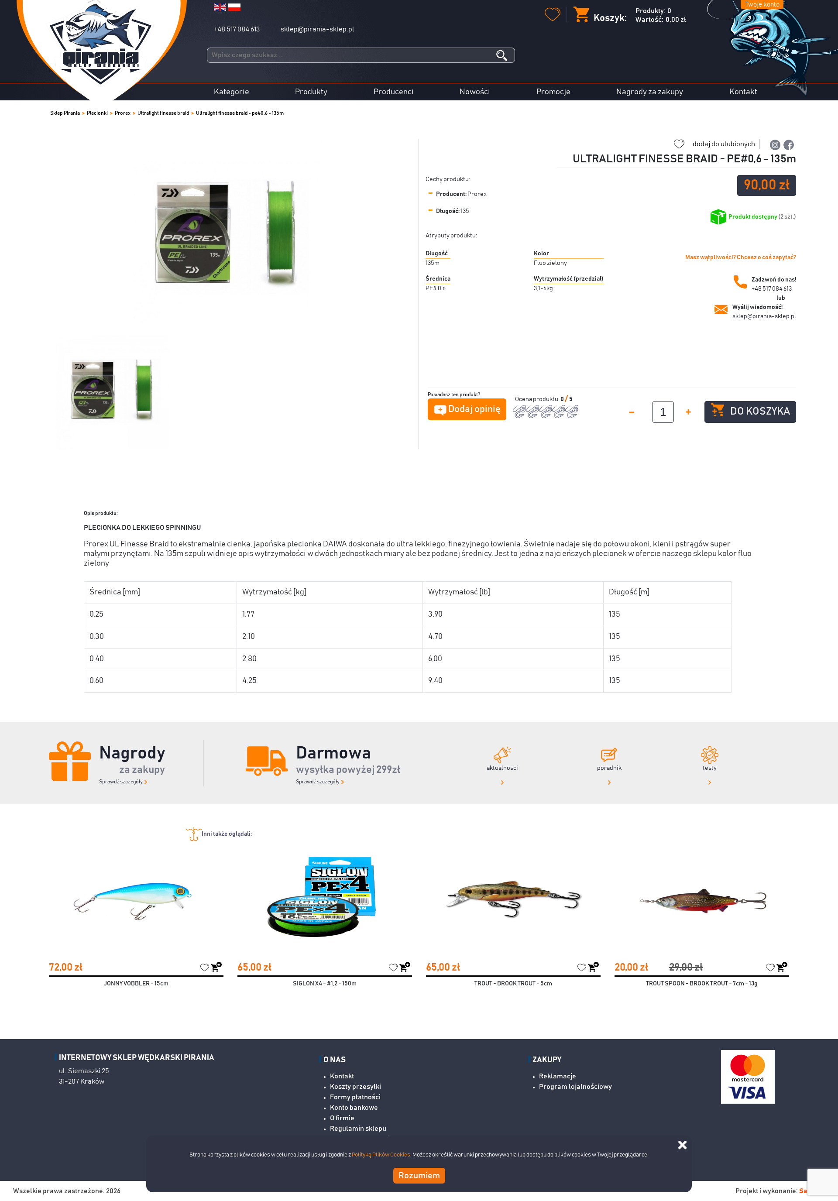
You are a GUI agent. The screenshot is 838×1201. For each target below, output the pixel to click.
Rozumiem (419, 1175)
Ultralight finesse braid (163, 113)
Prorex (123, 113)
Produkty (311, 92)
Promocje (553, 92)
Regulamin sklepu (358, 1128)
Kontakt (743, 92)
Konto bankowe (354, 1107)
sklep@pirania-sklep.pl (317, 29)
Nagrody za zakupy (649, 92)
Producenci (394, 92)
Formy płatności (355, 1097)
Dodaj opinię (474, 409)
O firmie (342, 1118)
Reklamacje (557, 1076)
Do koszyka (759, 411)
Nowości (475, 92)
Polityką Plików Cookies (381, 1155)
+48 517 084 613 (237, 29)
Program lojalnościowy (575, 1086)
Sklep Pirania (65, 113)
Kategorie (231, 92)
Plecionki (97, 113)
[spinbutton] (663, 412)
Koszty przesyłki (355, 1086)
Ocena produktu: (537, 399)
